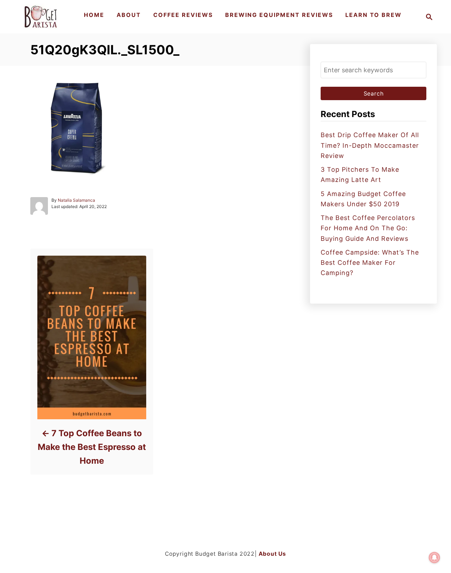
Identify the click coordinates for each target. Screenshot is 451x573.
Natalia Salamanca (76, 200)
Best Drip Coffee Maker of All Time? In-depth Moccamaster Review (370, 145)
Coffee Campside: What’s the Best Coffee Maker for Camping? (370, 263)
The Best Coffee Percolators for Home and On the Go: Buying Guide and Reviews (368, 228)
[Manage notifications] (434, 557)
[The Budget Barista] (41, 17)
